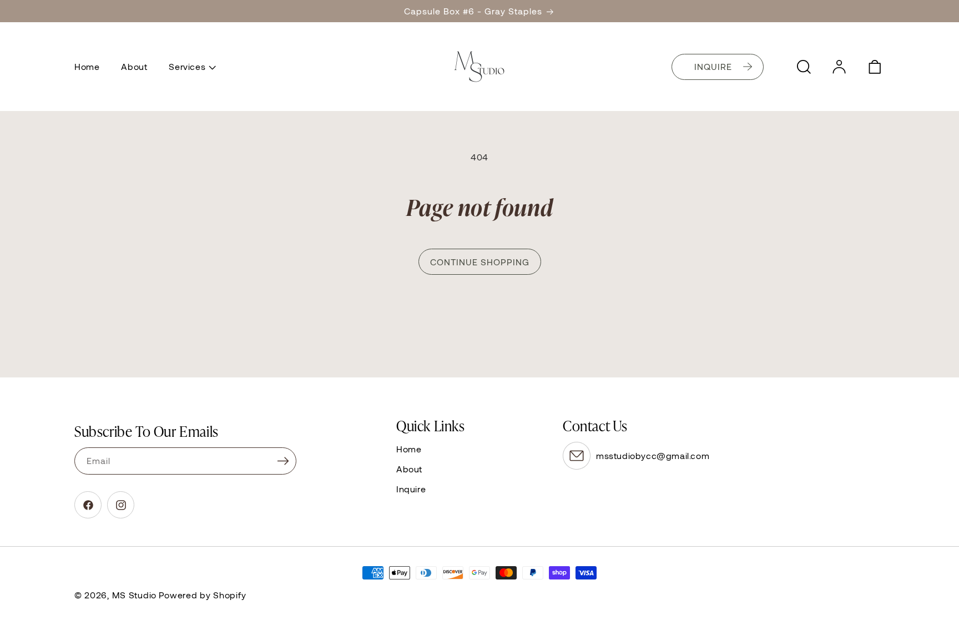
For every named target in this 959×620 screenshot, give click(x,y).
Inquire (411, 488)
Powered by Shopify (202, 594)
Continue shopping (479, 261)
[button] (191, 66)
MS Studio (134, 594)
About (409, 468)
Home (408, 448)
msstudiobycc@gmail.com (652, 455)
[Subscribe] (283, 461)
